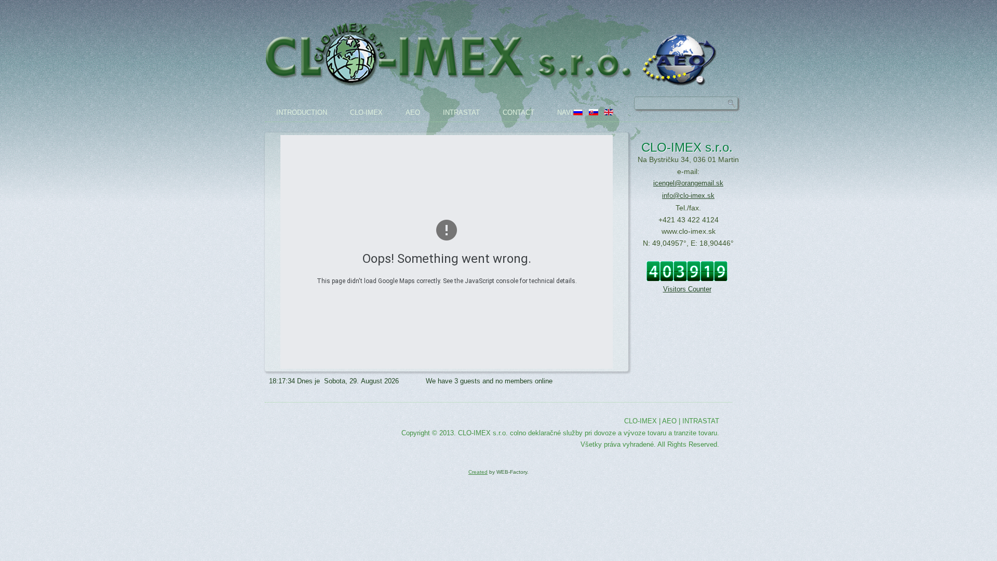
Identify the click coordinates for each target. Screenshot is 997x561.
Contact (518, 112)
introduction (301, 112)
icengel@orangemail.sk (688, 183)
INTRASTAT (700, 421)
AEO (413, 112)
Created (478, 472)
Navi (565, 112)
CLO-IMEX (366, 112)
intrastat (461, 112)
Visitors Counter (687, 289)
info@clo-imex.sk (688, 195)
